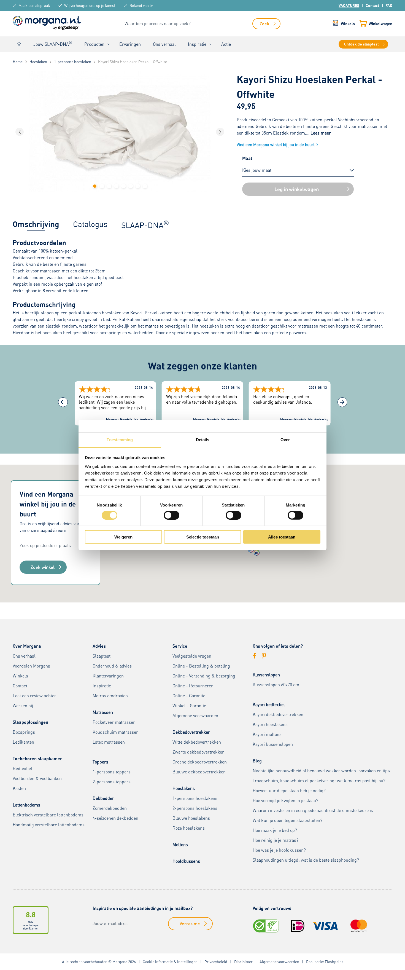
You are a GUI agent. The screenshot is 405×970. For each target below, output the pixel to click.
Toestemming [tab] (120, 439)
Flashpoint (334, 961)
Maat (247, 158)
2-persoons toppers (112, 781)
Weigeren (123, 537)
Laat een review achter (34, 695)
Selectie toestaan (202, 537)
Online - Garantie (188, 695)
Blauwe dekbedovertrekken (199, 772)
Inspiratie (197, 44)
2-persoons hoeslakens (194, 808)
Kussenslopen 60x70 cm (276, 684)
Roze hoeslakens (188, 828)
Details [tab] (202, 439)
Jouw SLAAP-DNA (52, 43)
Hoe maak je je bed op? (275, 830)
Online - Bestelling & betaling (201, 666)
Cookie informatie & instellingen (170, 961)
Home (19, 44)
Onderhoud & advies (112, 666)
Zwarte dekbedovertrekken (198, 752)
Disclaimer (243, 961)
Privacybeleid (215, 961)
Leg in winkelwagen (296, 189)
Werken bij (23, 705)
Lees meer (320, 133)
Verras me (190, 923)
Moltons (180, 844)
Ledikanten (23, 742)
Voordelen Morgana (31, 666)
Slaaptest (101, 656)
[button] (95, 186)
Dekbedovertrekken (191, 732)
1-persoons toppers (112, 772)
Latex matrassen (109, 742)
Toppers (100, 762)
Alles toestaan (281, 537)
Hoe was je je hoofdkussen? (279, 850)
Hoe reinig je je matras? (275, 840)
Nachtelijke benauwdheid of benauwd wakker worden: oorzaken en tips (321, 770)
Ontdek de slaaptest (361, 44)
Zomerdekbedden (110, 808)
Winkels (348, 23)
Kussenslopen (266, 674)
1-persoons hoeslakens (194, 798)
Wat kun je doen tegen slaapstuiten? (287, 820)
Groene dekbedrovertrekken (199, 762)
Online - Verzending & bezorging (203, 676)
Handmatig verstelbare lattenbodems (49, 824)
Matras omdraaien (110, 695)
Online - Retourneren (193, 685)
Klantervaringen (108, 676)
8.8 (31, 914)
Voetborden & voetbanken (37, 778)
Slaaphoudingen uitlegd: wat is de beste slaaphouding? (306, 860)
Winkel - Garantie (189, 705)
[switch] (171, 515)
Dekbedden (104, 798)
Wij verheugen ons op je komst (89, 5)
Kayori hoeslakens (270, 724)
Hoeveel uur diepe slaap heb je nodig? (289, 790)
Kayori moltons (267, 734)
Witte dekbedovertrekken (196, 742)
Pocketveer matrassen (114, 722)
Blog (257, 760)
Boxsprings (24, 732)
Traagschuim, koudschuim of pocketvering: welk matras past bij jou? (319, 780)
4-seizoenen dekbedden (115, 818)
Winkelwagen (380, 23)
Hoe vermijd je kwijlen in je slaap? (285, 800)
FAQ (388, 5)
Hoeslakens (183, 788)
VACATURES (349, 5)
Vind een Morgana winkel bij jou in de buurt (276, 144)
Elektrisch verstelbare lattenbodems (48, 815)
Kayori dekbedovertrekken (278, 714)
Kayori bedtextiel (269, 704)
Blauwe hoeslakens (191, 818)
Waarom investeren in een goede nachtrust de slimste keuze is (313, 810)
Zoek (43, 567)
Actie (226, 44)
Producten (94, 44)
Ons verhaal (164, 44)
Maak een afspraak (34, 5)
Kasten (19, 788)
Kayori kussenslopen (273, 744)
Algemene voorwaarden (195, 715)
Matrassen (103, 712)
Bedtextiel (22, 768)
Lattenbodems (26, 805)
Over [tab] (285, 439)
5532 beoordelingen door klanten (30, 925)
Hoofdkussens (186, 861)
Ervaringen (130, 44)
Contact (372, 5)
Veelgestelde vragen (191, 656)
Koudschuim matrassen (116, 732)
